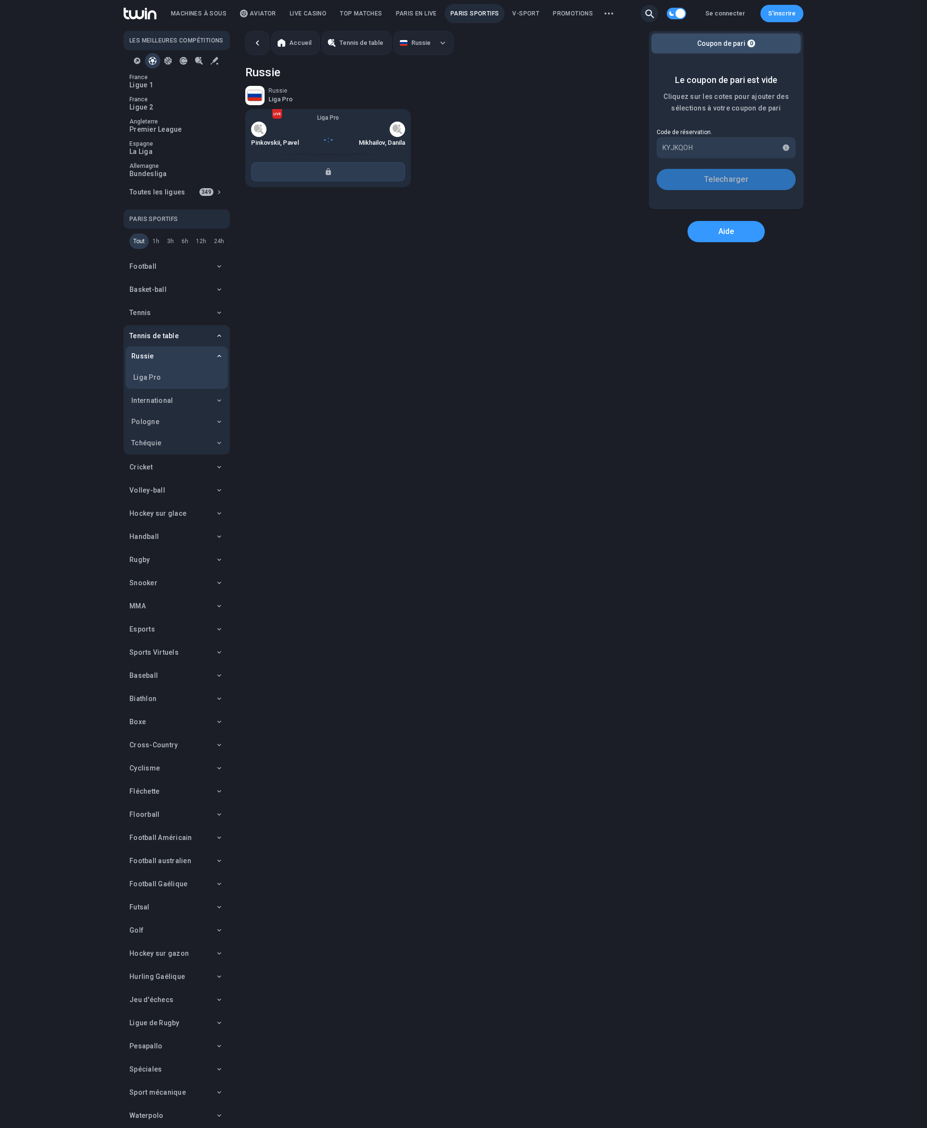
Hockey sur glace (157, 513)
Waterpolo (146, 1115)
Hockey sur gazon (159, 953)
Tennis (140, 312)
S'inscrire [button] (782, 13)
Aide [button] (726, 231)
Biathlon (142, 698)
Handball (144, 536)
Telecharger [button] (726, 179)
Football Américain (160, 837)
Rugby (139, 560)
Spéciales (145, 1069)
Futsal (139, 907)
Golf (136, 930)
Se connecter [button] (725, 13)
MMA (137, 606)
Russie (142, 356)
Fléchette (144, 791)
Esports (142, 629)
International (152, 400)
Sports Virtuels (154, 652)
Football (142, 266)
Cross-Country (153, 745)
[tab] (137, 61)
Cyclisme (144, 768)
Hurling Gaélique (157, 976)
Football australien (160, 861)
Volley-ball (147, 490)
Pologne (145, 422)
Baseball (143, 675)
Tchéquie (146, 443)
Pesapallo (145, 1046)
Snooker (143, 583)
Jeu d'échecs (151, 1000)
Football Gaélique (158, 884)
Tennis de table (154, 336)
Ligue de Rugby (154, 1023)
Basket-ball (148, 289)
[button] (649, 13)
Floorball (144, 814)
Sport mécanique (157, 1092)
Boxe (137, 722)
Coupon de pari (725, 43)
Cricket (141, 467)
